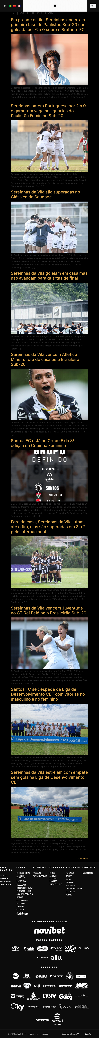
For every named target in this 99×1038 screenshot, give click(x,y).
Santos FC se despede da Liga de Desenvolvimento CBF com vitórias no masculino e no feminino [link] (48, 694)
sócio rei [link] (3, 875)
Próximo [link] (82, 858)
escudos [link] (69, 882)
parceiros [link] (20, 906)
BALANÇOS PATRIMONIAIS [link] (21, 881)
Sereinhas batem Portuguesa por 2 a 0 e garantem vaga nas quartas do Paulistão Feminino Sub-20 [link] (48, 110)
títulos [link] (69, 876)
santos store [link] (5, 881)
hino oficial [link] (70, 885)
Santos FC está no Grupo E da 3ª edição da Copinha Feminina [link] (43, 443)
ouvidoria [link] (20, 910)
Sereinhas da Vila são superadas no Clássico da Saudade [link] (45, 194)
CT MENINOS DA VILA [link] (23, 891)
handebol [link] (53, 879)
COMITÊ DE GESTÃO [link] (23, 873)
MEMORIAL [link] (20, 897)
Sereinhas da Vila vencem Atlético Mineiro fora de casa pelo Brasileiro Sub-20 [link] (45, 359)
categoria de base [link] (40, 876)
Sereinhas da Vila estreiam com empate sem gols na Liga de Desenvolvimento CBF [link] (49, 777)
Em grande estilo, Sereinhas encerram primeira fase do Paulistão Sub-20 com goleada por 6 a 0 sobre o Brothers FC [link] (49, 24)
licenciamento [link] (5, 885)
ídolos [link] (68, 879)
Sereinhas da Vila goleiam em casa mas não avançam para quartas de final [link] (49, 276)
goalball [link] (53, 876)
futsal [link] (52, 873)
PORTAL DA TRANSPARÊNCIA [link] (22, 913)
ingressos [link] (4, 878)
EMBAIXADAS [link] (21, 903)
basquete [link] (53, 881)
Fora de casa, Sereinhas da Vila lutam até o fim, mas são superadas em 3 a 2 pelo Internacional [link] (48, 526)
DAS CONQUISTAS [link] (22, 900)
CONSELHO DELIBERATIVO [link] (21, 877)
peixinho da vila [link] (56, 884)
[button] (54, 5)
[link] (5, 6)
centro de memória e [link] (74, 888)
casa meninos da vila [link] (24, 894)
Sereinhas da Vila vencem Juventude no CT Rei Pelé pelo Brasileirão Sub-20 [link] (48, 610)
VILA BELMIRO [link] (21, 885)
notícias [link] (69, 895)
